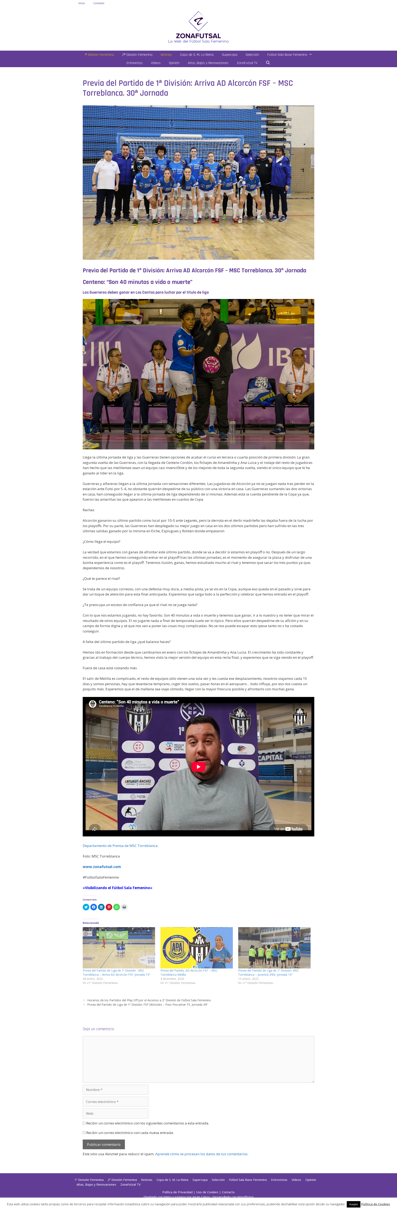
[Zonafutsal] (198, 26)
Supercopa (229, 54)
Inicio (82, 3)
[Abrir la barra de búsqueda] (268, 63)
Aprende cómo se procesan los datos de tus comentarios (201, 1154)
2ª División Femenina (137, 54)
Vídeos (156, 63)
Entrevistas (135, 63)
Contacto (98, 3)
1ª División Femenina (99, 54)
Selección (252, 54)
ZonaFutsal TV (247, 63)
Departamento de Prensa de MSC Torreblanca (120, 845)
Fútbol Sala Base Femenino (287, 54)
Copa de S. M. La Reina (197, 54)
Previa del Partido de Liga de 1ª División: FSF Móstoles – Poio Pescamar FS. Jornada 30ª (147, 1004)
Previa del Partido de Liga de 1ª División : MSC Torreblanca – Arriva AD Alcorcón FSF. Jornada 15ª (116, 972)
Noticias (166, 54)
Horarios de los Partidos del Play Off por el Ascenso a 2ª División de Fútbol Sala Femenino (149, 1000)
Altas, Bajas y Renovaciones (208, 63)
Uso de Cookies (207, 1192)
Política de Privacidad (177, 1192)
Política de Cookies (375, 1204)
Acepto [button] (353, 1204)
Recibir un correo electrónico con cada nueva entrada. (130, 1132)
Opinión (174, 63)
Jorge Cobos (201, 1197)
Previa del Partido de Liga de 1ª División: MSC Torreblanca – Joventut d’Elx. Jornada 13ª (268, 972)
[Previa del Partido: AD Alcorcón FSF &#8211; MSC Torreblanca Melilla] (197, 947)
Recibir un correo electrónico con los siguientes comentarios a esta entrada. (147, 1123)
